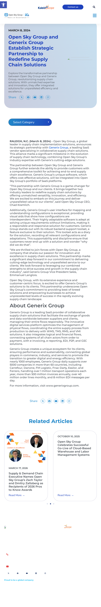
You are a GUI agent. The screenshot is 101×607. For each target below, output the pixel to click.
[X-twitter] (21, 97)
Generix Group (58, 147)
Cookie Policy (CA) (64, 590)
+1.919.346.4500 (17, 560)
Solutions (63, 534)
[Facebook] (28, 97)
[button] (3, 4)
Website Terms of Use (65, 577)
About (61, 540)
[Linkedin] (41, 97)
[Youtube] (34, 97)
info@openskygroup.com (23, 566)
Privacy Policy (62, 586)
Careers (62, 546)
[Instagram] (48, 97)
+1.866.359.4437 (18, 557)
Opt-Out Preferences (65, 582)
